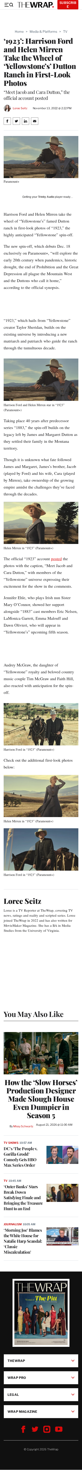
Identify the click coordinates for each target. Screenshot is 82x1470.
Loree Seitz (20, 108)
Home (19, 31)
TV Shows (11, 1142)
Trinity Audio (46, 196)
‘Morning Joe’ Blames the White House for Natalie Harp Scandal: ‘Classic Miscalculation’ (23, 1241)
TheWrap (16, 1361)
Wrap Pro (17, 1378)
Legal (13, 1395)
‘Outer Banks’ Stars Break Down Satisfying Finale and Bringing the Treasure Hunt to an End (23, 1197)
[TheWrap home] (35, 5)
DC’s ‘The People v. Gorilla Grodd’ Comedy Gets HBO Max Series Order (21, 1157)
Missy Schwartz (23, 1126)
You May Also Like (34, 1014)
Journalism (13, 1224)
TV (65, 31)
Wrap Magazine (22, 1411)
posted (56, 558)
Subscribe (67, 4)
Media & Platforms (43, 31)
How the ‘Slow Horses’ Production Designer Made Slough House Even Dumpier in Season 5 (41, 1098)
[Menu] (9, 5)
